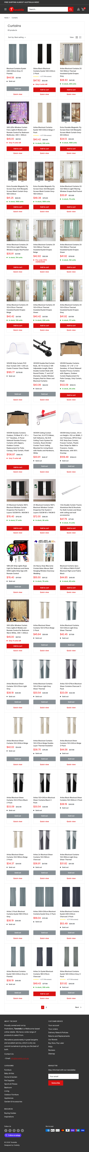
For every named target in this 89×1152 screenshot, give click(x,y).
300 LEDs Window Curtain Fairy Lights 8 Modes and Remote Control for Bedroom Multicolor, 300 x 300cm (18, 131)
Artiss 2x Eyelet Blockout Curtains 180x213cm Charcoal (43, 974)
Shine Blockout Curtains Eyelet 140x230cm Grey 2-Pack (70, 974)
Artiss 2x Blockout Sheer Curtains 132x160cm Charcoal (43, 857)
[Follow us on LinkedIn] (22, 1130)
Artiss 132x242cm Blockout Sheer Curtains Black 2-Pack (44, 800)
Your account (53, 1025)
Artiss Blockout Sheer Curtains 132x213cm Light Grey (17, 686)
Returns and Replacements (59, 1036)
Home (6, 18)
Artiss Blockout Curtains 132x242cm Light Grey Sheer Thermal (69, 627)
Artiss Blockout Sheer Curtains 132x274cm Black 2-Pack (17, 800)
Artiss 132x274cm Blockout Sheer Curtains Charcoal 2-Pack (71, 686)
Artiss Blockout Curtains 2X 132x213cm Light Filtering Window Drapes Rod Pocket (18, 247)
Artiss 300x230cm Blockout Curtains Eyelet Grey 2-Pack (44, 912)
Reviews (51, 1050)
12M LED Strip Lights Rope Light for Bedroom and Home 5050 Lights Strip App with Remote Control (18, 569)
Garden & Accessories (13, 1101)
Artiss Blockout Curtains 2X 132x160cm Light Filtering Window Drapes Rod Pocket (71, 188)
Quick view (17, 94)
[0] (83, 9)
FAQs (50, 1047)
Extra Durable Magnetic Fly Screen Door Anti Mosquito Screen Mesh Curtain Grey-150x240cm (44, 190)
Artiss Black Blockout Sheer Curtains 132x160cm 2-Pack (71, 799)
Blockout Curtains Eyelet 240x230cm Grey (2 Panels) (16, 71)
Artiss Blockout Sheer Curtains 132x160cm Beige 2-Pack (17, 857)
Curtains (15, 18)
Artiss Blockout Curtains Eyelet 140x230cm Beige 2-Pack (44, 129)
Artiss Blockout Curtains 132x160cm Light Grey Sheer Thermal (69, 857)
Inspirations (9, 1117)
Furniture (7, 1070)
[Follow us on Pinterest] (18, 1130)
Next (77, 1007)
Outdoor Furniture (11, 1094)
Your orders (53, 1029)
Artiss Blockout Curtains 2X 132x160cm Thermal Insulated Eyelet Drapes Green (71, 248)
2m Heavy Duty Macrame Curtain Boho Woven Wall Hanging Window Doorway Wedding (43, 569)
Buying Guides (10, 1113)
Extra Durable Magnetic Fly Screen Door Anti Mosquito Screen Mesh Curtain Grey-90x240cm (71, 131)
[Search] (70, 9)
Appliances (8, 1098)
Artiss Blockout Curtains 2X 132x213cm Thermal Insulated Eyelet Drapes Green (44, 309)
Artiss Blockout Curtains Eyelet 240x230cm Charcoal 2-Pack (69, 914)
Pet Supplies (9, 1080)
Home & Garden (10, 1077)
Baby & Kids (9, 1073)
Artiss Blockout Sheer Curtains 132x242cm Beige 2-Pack (70, 743)
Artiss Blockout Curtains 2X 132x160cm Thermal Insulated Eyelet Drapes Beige (44, 248)
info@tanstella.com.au (20, 1058)
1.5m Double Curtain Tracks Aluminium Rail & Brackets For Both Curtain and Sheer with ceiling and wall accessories (71, 510)
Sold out (18, 89)
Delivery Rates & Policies (58, 1032)
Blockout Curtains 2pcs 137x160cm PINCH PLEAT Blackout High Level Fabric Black (70, 569)
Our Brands (52, 1039)
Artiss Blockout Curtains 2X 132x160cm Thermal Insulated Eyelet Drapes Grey (71, 72)
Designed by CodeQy (12, 1145)
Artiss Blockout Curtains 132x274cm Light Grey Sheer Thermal (42, 686)
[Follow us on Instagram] (14, 1130)
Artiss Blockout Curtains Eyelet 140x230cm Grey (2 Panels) (17, 974)
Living (6, 1091)
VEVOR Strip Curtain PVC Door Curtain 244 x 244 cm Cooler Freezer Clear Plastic (18, 365)
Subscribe (56, 1083)
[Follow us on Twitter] (10, 1130)
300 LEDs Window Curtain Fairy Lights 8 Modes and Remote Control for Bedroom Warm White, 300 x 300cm (18, 629)
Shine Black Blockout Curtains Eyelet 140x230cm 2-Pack (44, 71)
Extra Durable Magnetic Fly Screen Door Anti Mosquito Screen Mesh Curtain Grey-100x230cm (17, 190)
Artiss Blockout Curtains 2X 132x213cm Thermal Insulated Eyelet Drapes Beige (17, 309)
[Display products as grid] (77, 37)
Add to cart (44, 90)
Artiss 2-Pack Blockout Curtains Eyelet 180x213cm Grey (17, 914)
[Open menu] (5, 9)
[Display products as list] (80, 37)
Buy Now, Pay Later (56, 1043)
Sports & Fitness (10, 1084)
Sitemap (51, 1054)
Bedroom (8, 1087)
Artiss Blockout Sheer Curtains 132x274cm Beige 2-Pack (43, 627)
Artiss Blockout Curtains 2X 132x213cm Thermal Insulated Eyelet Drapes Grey (71, 309)
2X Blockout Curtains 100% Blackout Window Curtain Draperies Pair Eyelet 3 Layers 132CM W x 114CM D (44, 509)
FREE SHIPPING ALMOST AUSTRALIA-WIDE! (21, 2)
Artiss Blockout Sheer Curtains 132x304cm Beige (17, 742)
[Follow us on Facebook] (5, 1130)
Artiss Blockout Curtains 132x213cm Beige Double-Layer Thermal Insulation (43, 743)
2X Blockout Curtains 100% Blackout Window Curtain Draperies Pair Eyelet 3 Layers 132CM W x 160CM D (18, 509)
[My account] (78, 9)
